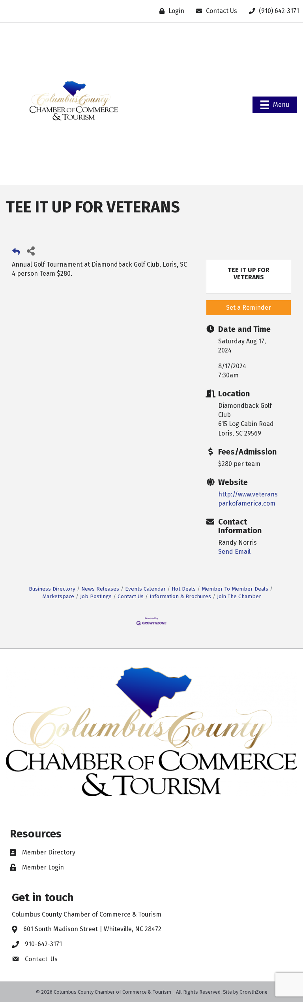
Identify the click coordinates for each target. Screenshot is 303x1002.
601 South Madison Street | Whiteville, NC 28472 (92, 929)
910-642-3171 (43, 944)
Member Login (43, 867)
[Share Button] (30, 250)
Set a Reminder (248, 307)
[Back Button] (16, 252)
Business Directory (52, 588)
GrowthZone (253, 992)
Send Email (234, 551)
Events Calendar (145, 588)
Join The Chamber (239, 596)
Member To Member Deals (235, 588)
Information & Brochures (180, 596)
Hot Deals (184, 588)
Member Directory (48, 852)
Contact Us (131, 596)
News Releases (100, 588)
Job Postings (96, 596)
